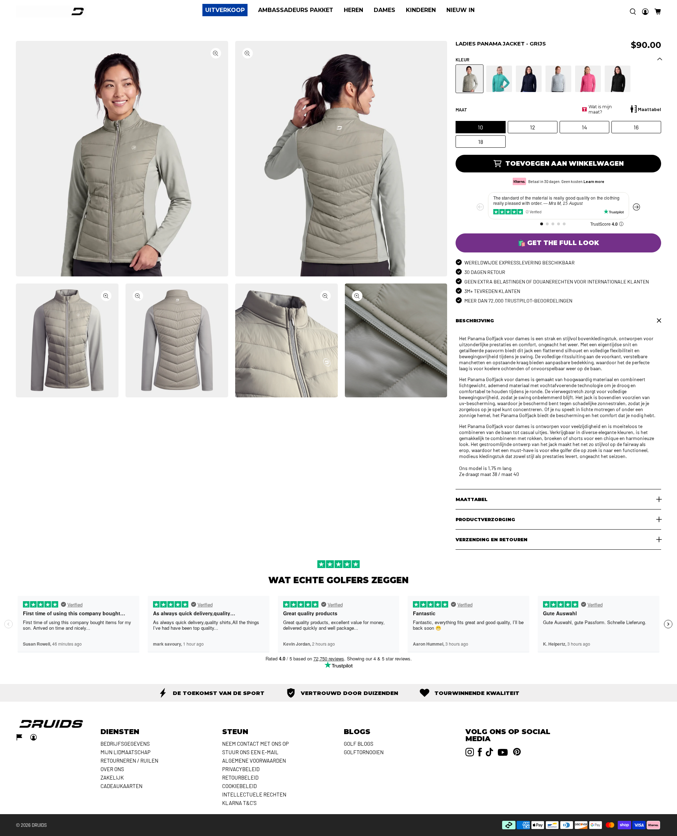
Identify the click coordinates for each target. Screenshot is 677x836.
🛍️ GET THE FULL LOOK (558, 243)
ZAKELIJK (112, 777)
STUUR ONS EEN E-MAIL (250, 752)
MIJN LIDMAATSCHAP (125, 752)
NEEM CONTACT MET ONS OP (255, 743)
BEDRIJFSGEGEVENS (125, 743)
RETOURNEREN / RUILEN (129, 760)
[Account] (645, 11)
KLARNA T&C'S (239, 803)
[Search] (632, 11)
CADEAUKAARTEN (121, 786)
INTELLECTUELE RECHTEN (254, 794)
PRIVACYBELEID (241, 769)
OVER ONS (112, 769)
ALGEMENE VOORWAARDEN (254, 760)
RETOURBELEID (240, 777)
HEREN (353, 10)
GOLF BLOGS (358, 743)
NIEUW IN (460, 10)
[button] (657, 11)
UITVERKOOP (225, 10)
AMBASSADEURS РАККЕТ (295, 10)
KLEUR (462, 59)
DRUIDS (39, 825)
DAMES (384, 10)
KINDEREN (421, 10)
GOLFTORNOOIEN (364, 752)
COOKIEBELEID (239, 786)
